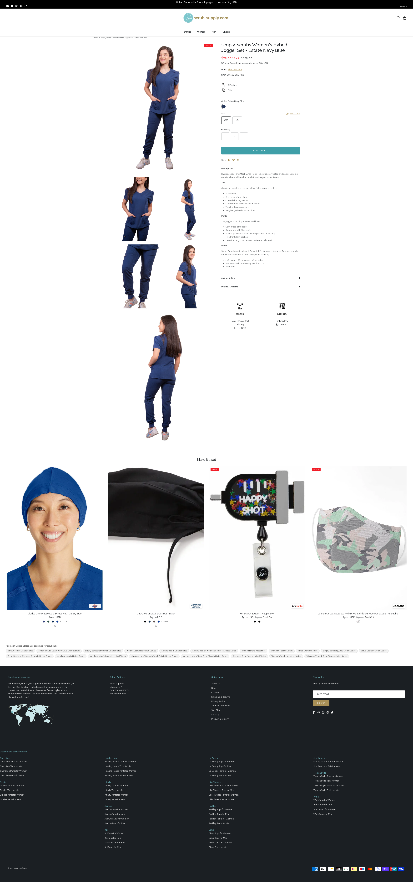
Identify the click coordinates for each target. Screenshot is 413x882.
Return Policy (228, 278)
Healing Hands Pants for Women (120, 771)
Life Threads (215, 782)
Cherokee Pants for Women (13, 771)
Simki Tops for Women (220, 833)
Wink (316, 797)
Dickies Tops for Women (12, 785)
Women (201, 32)
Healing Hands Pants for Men (119, 775)
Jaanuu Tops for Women (116, 809)
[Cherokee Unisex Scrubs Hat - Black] (156, 538)
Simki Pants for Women (220, 842)
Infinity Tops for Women (116, 785)
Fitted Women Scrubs (307, 651)
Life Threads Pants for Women (224, 795)
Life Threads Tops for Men (221, 790)
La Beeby (213, 758)
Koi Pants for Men (113, 847)
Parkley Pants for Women (221, 819)
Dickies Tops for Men (10, 790)
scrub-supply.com (20, 868)
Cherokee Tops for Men (11, 766)
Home (96, 38)
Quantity (225, 129)
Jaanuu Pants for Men (115, 823)
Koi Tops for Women (114, 833)
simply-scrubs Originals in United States (108, 656)
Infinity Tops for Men (114, 790)
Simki (211, 830)
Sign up (321, 703)
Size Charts (216, 710)
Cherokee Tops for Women (13, 761)
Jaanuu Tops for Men (115, 814)
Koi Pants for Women (115, 842)
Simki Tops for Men (218, 838)
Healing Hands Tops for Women (120, 761)
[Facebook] (7, 6)
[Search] (398, 18)
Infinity (108, 782)
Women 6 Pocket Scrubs (282, 651)
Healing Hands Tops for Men (118, 766)
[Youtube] (12, 6)
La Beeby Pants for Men (220, 775)
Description (227, 168)
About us (215, 683)
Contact (215, 692)
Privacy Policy (218, 701)
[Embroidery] (282, 308)
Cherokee (5, 758)
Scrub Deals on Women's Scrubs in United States (214, 651)
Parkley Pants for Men (219, 823)
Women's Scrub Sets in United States (249, 656)
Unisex (226, 32)
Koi (106, 830)
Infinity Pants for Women (116, 795)
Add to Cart (261, 150)
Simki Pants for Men (218, 847)
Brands (187, 32)
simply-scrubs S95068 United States (339, 651)
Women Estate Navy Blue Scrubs (141, 651)
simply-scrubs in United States (70, 656)
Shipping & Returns (220, 697)
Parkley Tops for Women (221, 809)
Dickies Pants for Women (12, 795)
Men (214, 32)
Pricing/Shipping (229, 286)
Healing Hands (112, 758)
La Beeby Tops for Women (222, 761)
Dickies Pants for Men (10, 799)
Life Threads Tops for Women (223, 785)
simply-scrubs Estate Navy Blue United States (59, 651)
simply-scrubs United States (20, 651)
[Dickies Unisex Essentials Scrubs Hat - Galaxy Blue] (54, 538)
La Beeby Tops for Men (220, 766)
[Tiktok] (26, 6)
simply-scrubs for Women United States (103, 651)
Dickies (3, 782)
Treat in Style (319, 773)
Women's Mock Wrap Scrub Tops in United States (205, 656)
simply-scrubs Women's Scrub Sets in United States (154, 656)
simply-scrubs (235, 69)
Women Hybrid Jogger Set (253, 651)
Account (403, 6)
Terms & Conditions (220, 705)
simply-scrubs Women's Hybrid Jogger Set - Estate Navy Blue (124, 38)
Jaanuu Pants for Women (117, 819)
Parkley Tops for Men (219, 814)
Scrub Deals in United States (174, 651)
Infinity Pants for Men (115, 799)
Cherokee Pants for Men (12, 775)
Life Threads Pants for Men (222, 799)
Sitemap (215, 714)
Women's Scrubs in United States (286, 656)
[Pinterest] (21, 6)
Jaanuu (108, 806)
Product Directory (220, 719)
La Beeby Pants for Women (222, 771)
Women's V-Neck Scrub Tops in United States (327, 656)
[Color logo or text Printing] (240, 308)
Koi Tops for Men (113, 838)
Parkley (212, 806)
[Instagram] (16, 6)
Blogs (214, 688)
